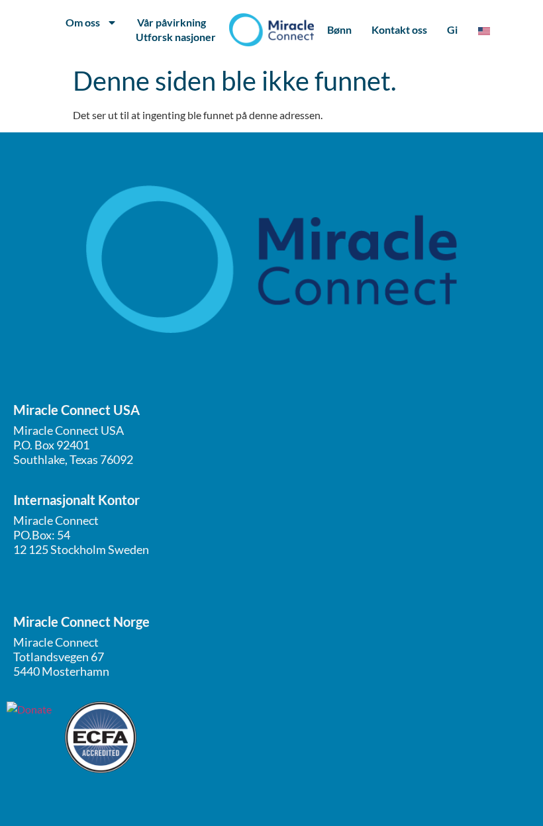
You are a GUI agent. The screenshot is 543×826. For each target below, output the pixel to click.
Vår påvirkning (171, 22)
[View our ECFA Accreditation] (100, 737)
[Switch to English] (484, 30)
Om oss (83, 22)
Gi (452, 29)
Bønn (339, 29)
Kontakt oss (399, 29)
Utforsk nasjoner (176, 36)
